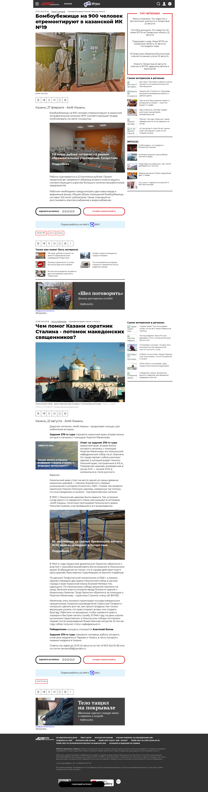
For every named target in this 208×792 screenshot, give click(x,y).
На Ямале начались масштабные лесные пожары (153, 156)
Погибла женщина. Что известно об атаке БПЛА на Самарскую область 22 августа (150, 32)
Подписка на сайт (64, 740)
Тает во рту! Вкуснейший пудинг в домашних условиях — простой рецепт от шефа (154, 102)
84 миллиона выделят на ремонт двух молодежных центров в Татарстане (62, 273)
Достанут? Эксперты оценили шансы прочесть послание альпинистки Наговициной (155, 84)
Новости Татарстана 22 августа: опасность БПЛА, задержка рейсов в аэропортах (150, 66)
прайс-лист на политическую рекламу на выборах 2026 (81, 743)
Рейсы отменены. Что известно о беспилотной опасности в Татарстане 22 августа (150, 21)
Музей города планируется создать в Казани (104, 254)
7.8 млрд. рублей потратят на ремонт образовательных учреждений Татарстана (85, 156)
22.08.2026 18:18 (42, 321)
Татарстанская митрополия (66, 407)
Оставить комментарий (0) (104, 211)
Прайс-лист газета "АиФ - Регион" (113, 740)
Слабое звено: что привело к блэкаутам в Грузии (151, 146)
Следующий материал (82, 784)
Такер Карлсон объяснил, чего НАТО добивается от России (155, 165)
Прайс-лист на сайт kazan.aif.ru (145, 740)
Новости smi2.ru (45, 310)
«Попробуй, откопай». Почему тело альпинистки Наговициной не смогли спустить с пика (155, 347)
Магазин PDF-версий (104, 738)
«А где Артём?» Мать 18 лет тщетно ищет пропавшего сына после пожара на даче (154, 130)
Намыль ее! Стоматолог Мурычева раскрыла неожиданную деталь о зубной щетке (154, 93)
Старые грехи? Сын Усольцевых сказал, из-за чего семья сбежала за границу (155, 328)
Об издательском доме (66, 738)
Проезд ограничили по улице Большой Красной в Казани (61, 263)
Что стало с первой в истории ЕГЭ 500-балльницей (154, 184)
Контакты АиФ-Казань (85, 740)
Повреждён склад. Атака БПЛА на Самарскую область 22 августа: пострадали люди (150, 43)
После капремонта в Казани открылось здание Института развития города (105, 264)
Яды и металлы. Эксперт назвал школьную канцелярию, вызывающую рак (153, 112)
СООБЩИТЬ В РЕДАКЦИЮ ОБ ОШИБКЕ (124, 743)
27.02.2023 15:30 (42, 11)
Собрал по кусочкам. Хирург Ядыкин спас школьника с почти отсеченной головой (155, 356)
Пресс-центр (86, 738)
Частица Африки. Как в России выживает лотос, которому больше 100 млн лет (155, 338)
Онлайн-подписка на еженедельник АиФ (134, 738)
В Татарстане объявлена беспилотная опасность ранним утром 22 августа (150, 55)
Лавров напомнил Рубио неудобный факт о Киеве (155, 174)
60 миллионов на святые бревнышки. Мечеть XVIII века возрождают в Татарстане (87, 543)
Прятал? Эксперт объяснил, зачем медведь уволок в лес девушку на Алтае (154, 121)
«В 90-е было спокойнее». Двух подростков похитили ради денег (154, 365)
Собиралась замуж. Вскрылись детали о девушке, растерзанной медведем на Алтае (154, 375)
